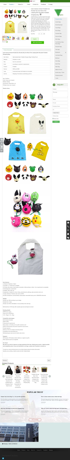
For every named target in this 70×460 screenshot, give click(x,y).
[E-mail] (68, 222)
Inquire (35, 39)
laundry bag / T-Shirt (59, 72)
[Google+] (1, 150)
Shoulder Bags (58, 46)
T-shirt (56, 78)
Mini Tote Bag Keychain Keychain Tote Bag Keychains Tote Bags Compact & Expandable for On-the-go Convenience (18, 381)
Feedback (45, 450)
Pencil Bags (57, 30)
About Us (33, 450)
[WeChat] (68, 238)
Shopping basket (59, 75)
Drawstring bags (58, 24)
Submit (56, 121)
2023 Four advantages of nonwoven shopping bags (12, 408)
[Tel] (68, 226)
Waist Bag (57, 66)
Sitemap (51, 450)
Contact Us (39, 450)
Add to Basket (38, 42)
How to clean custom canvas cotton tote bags (51, 396)
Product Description (8, 49)
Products (23, 450)
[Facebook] (1, 139)
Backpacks (57, 52)
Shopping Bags (58, 19)
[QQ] (68, 234)
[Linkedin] (3, 458)
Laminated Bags (58, 55)
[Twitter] (1, 143)
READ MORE (35, 419)
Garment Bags (58, 36)
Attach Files (56, 112)
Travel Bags (57, 27)
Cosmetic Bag (58, 33)
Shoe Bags (57, 60)
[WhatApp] (68, 230)
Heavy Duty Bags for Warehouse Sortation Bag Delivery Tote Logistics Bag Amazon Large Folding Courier (44, 379)
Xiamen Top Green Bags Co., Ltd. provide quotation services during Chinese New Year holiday (13, 397)
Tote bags (57, 49)
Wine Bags (57, 39)
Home (18, 450)
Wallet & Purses (58, 69)
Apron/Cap (57, 63)
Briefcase (57, 58)
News (28, 450)
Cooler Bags (58, 21)
